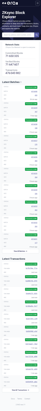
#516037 (34, 141)
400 (36, 161)
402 (36, 210)
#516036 (34, 157)
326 (36, 194)
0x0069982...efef (31, 331)
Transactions (11, 70)
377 (36, 243)
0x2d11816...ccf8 (31, 319)
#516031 (34, 239)
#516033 (34, 206)
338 (36, 128)
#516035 (34, 173)
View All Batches (19, 251)
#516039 (34, 108)
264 (36, 177)
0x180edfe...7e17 (31, 306)
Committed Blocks (14, 53)
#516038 (34, 124)
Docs (13, 399)
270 (36, 144)
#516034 (34, 190)
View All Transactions (19, 390)
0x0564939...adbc (31, 382)
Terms (19, 399)
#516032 (34, 223)
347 (36, 112)
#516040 (34, 91)
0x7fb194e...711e (31, 268)
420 (36, 95)
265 (36, 226)
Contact (27, 399)
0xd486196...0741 (31, 281)
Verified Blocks (12, 61)
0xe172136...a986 (31, 356)
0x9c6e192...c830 (31, 369)
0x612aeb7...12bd (31, 344)
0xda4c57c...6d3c (31, 293)
